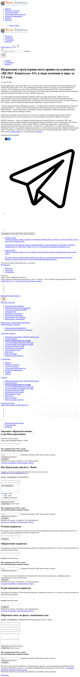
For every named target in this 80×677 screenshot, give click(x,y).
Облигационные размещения (15, 328)
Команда (8, 9)
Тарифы (8, 372)
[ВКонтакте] (9, 139)
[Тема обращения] (7, 485)
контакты (4, 403)
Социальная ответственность (15, 14)
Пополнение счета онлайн (14, 348)
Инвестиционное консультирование (18, 308)
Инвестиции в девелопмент (15, 319)
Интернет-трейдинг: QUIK (14, 346)
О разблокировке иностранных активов (19, 344)
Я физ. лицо (7, 493)
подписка (11, 403)
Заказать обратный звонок (14, 423)
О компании (9, 40)
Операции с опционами (13, 313)
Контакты (8, 20)
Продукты (8, 36)
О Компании (9, 272)
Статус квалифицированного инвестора (19, 342)
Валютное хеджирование (14, 315)
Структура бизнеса (11, 12)
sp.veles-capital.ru (15, 131)
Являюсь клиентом (10, 498)
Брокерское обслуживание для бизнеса (18, 330)
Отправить (5, 459)
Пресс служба (14, 25)
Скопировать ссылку (8, 233)
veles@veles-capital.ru (34, 281)
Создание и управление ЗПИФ (16, 310)
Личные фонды (10, 311)
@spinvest (38, 131)
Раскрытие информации (13, 16)
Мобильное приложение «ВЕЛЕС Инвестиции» (22, 337)
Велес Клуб (9, 352)
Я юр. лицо (7, 495)
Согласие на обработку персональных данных (17, 463)
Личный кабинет (11, 339)
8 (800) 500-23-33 (7, 281)
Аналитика (9, 38)
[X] (6, 139)
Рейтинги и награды (12, 11)
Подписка (8, 427)
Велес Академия (11, 354)
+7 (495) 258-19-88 (19, 281)
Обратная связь (10, 425)
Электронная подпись (13, 350)
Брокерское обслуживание (14, 306)
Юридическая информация (10, 296)
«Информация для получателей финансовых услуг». (15, 473)
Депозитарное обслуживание (15, 317)
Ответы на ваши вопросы (14, 356)
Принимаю (5, 675)
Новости (8, 18)
